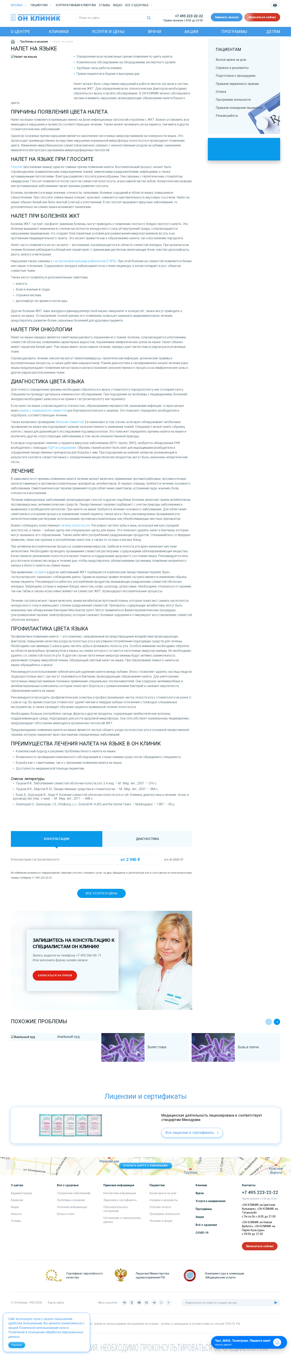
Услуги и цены (108, 31)
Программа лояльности (233, 100)
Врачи (154, 31)
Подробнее (32, 1039)
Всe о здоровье (136, 5)
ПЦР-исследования (62, 448)
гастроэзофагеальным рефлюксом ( (80, 261)
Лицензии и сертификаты (120, 1200)
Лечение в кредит (161, 1220)
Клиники (59, 31)
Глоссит (17, 167)
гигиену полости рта (75, 525)
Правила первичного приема (237, 84)
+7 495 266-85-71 (88, 955)
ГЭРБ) (111, 261)
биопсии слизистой (70, 422)
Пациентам (39, 5)
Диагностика (147, 839)
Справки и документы (232, 68)
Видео (15, 1207)
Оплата (221, 92)
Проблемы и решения (71, 1200)
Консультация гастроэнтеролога (35, 859)
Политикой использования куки (42, 1328)
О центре (20, 31)
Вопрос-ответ (66, 1214)
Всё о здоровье (206, 1224)
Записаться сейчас (262, 17)
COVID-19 (202, 1232)
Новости (16, 1214)
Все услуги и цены (101, 893)
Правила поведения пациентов (239, 108)
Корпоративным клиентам (76, 5)
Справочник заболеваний (73, 1193)
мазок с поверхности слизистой (43, 410)
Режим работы (227, 116)
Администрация (21, 1193)
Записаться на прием (55, 975)
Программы (234, 31)
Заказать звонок (227, 17)
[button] (277, 1022)
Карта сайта (56, 1302)
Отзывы (104, 5)
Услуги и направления (210, 1201)
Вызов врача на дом (231, 60)
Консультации (56, 839)
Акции (191, 31)
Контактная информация (119, 1193)
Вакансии (17, 1200)
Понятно (16, 1344)
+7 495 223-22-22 (189, 16)
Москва (16, 5)
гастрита (39, 572)
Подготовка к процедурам (235, 76)
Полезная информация (72, 1207)
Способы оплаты (160, 1207)
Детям (273, 31)
